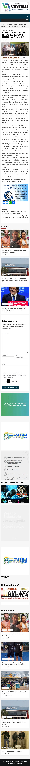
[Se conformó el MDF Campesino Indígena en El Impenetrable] (15, 680)
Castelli (4, 274)
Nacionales (11, 304)
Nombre (5, 355)
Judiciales (5, 246)
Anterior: (14, 212)
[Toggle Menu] (27, 20)
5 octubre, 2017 (7, 39)
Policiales (9, 747)
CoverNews (11, 763)
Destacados (5, 30)
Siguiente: (15, 218)
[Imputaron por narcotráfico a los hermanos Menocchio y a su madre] (15, 239)
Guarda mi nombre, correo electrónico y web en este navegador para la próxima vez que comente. (14, 375)
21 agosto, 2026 (6, 254)
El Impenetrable (11, 659)
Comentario (6, 333)
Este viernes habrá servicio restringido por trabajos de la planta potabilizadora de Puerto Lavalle (14, 280)
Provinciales (11, 30)
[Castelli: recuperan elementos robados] (15, 740)
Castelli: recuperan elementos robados (12, 751)
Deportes (4, 659)
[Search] (27, 16)
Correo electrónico (19, 356)
